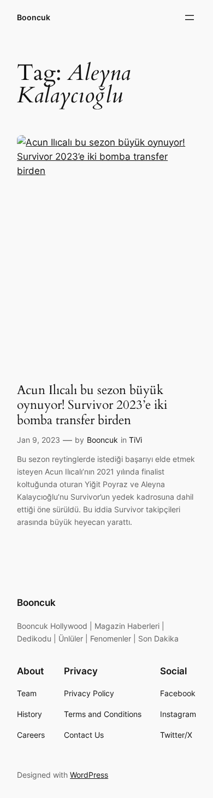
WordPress (89, 774)
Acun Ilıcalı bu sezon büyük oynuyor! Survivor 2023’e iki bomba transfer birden (92, 405)
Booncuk (33, 17)
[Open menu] (189, 17)
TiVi (135, 439)
